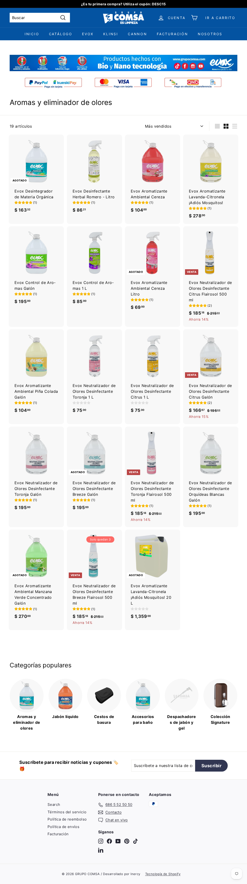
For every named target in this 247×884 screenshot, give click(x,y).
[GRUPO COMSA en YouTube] (118, 841)
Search (54, 804)
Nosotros (210, 34)
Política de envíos (63, 826)
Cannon (137, 34)
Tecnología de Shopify (162, 874)
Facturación (172, 34)
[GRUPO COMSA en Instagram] (100, 841)
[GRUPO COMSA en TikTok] (135, 841)
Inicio (32, 34)
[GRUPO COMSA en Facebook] (109, 841)
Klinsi (110, 34)
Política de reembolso (67, 819)
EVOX (88, 34)
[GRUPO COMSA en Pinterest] (126, 841)
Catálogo (60, 34)
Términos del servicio (67, 812)
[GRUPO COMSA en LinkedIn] (100, 850)
